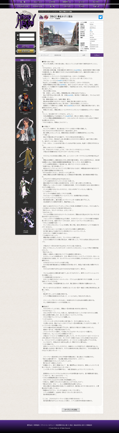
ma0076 (68, 116)
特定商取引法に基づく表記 (64, 425)
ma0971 (60, 80)
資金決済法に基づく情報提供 (83, 425)
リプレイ (97, 55)
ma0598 (62, 85)
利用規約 (36, 425)
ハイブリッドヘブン (44, 11)
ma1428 (70, 95)
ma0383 (70, 105)
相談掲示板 (57, 55)
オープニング (45, 55)
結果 (84, 55)
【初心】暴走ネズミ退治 (65, 11)
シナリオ (54, 11)
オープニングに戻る (71, 409)
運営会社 (30, 425)
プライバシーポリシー (48, 425)
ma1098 (77, 70)
